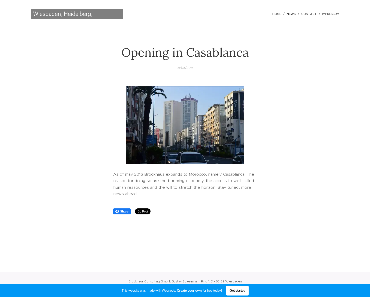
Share (124, 211)
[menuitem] (278, 14)
